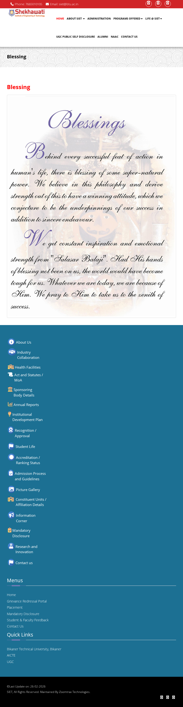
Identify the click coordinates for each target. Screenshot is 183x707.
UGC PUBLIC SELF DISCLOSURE (75, 36)
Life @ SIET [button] (152, 18)
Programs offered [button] (126, 18)
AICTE (11, 655)
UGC (10, 661)
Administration (99, 18)
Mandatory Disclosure (23, 614)
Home (60, 18)
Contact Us (129, 36)
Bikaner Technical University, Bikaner (34, 649)
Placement (15, 607)
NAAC (114, 36)
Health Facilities (28, 367)
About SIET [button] (74, 18)
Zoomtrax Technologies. (74, 692)
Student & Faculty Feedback (28, 620)
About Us (23, 342)
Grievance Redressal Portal (27, 601)
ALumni (102, 36)
